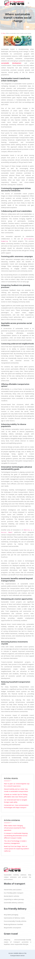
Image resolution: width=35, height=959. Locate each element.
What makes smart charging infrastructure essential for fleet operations (14, 828)
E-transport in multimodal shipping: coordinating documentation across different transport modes (16, 835)
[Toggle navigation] (28, 3)
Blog (4, 33)
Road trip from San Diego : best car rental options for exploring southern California (16, 848)
